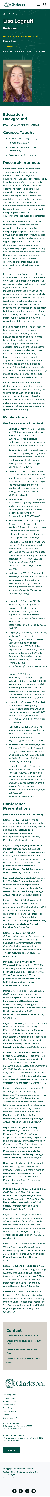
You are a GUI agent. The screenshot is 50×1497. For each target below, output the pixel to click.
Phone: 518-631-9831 (11, 1440)
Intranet (6, 1415)
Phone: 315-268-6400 (12, 1429)
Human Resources (10, 1405)
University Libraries (10, 1395)
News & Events (9, 1398)
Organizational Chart (11, 1418)
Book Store (7, 1408)
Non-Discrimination (11, 1411)
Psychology (9, 41)
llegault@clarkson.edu (26, 1335)
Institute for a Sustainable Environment (24, 51)
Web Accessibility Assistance (14, 1478)
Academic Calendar (11, 1401)
